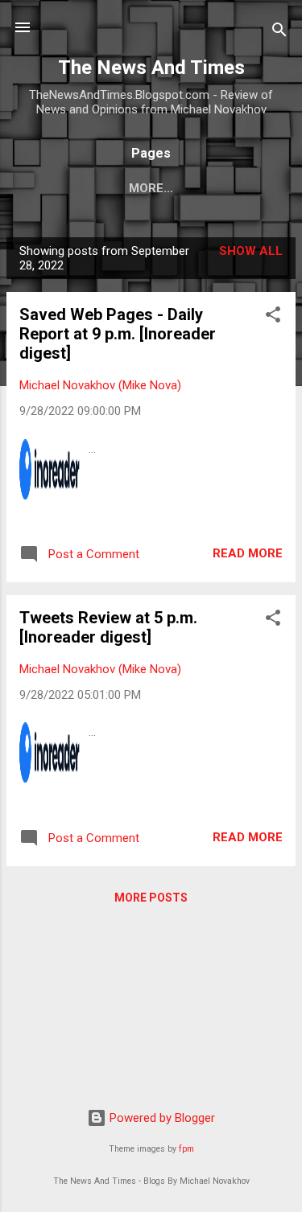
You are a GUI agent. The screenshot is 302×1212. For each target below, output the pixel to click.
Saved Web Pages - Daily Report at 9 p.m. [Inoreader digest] (117, 334)
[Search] (279, 32)
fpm (186, 1149)
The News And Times (151, 67)
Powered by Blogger (160, 1118)
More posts (151, 897)
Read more (248, 553)
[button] (273, 317)
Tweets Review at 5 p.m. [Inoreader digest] (108, 627)
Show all (251, 251)
